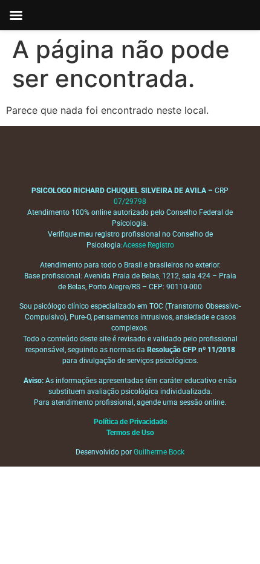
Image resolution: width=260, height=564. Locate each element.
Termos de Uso (130, 432)
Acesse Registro (148, 245)
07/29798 (130, 201)
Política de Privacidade (130, 422)
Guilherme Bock (159, 452)
